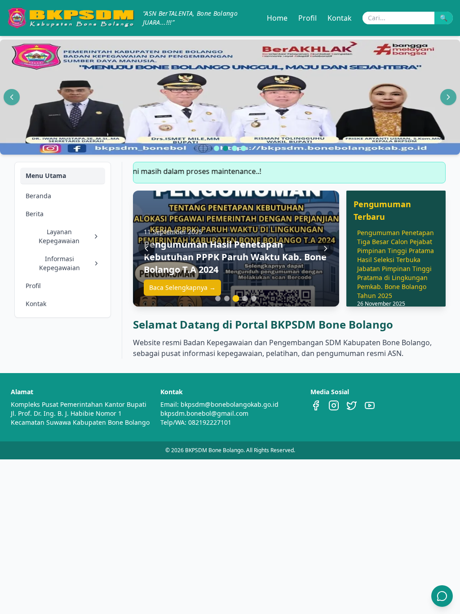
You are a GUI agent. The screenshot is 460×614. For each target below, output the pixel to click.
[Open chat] (442, 596)
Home (277, 18)
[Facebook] (315, 405)
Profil (307, 18)
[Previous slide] (12, 97)
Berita (35, 213)
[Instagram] (333, 405)
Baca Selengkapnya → (182, 287)
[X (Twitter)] (351, 405)
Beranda (38, 195)
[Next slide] (448, 97)
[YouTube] (369, 405)
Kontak (339, 18)
